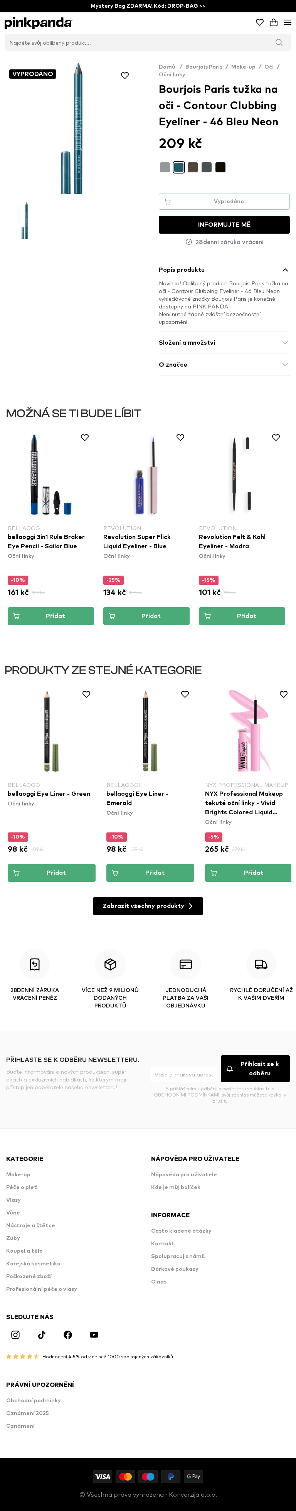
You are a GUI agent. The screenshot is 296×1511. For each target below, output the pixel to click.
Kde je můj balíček (175, 1187)
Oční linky (172, 74)
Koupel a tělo (24, 1251)
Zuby (13, 1238)
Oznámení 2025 (27, 1413)
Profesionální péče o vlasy (41, 1289)
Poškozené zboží (29, 1276)
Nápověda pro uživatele (184, 1174)
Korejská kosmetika (33, 1264)
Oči (269, 67)
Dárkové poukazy (174, 1269)
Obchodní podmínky (33, 1400)
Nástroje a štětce (30, 1225)
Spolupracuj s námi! (178, 1256)
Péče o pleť (21, 1187)
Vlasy (13, 1200)
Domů (170, 67)
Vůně (13, 1213)
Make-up (243, 67)
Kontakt (163, 1244)
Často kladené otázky (181, 1231)
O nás (158, 1282)
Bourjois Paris (203, 67)
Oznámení (20, 1426)
